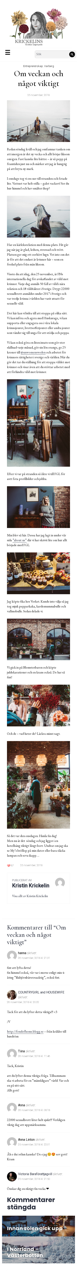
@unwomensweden (33, 352)
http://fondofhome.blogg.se (25, 1031)
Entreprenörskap (33, 66)
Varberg (49, 66)
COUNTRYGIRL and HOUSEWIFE (41, 992)
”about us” (20, 540)
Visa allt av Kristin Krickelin (30, 896)
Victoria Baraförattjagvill (35, 1174)
